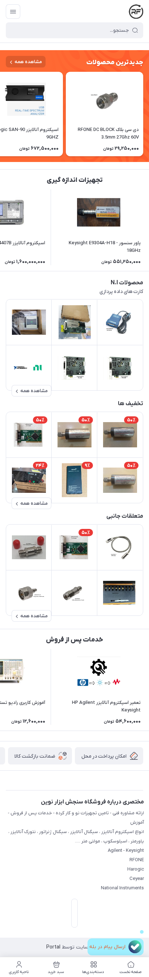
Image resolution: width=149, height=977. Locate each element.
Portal (53, 947)
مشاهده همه (28, 62)
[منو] (13, 11)
